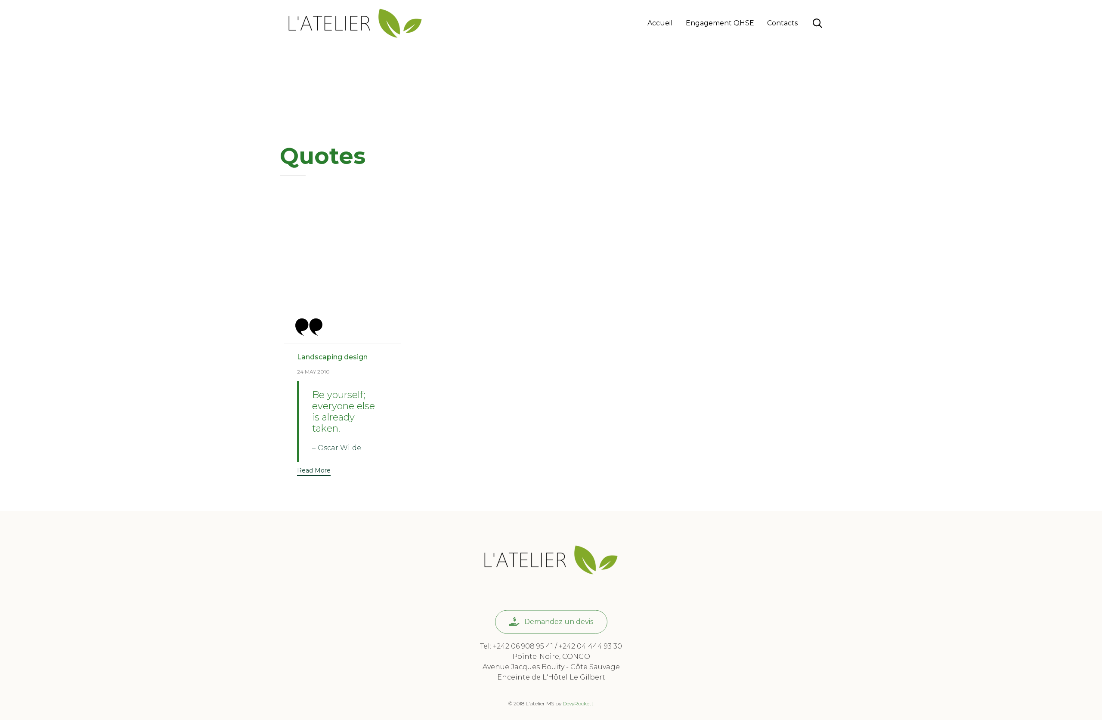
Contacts (782, 23)
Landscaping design (332, 357)
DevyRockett (578, 703)
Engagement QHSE (720, 23)
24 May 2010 (313, 371)
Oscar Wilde (339, 448)
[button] (314, 471)
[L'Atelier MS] (355, 23)
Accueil (660, 23)
